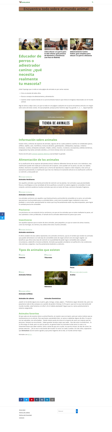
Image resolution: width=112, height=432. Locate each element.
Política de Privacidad (25, 415)
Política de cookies (24, 412)
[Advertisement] (56, 24)
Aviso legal (22, 410)
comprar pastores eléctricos (41, 154)
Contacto (21, 417)
